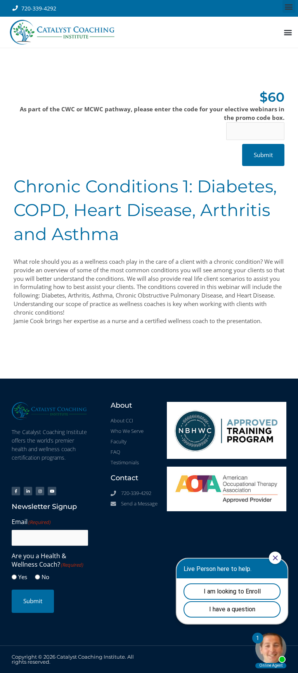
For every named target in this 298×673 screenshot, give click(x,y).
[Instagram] (40, 491)
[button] (288, 6)
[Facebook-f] (16, 491)
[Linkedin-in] (28, 491)
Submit (32, 601)
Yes (22, 577)
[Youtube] (52, 491)
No (45, 577)
